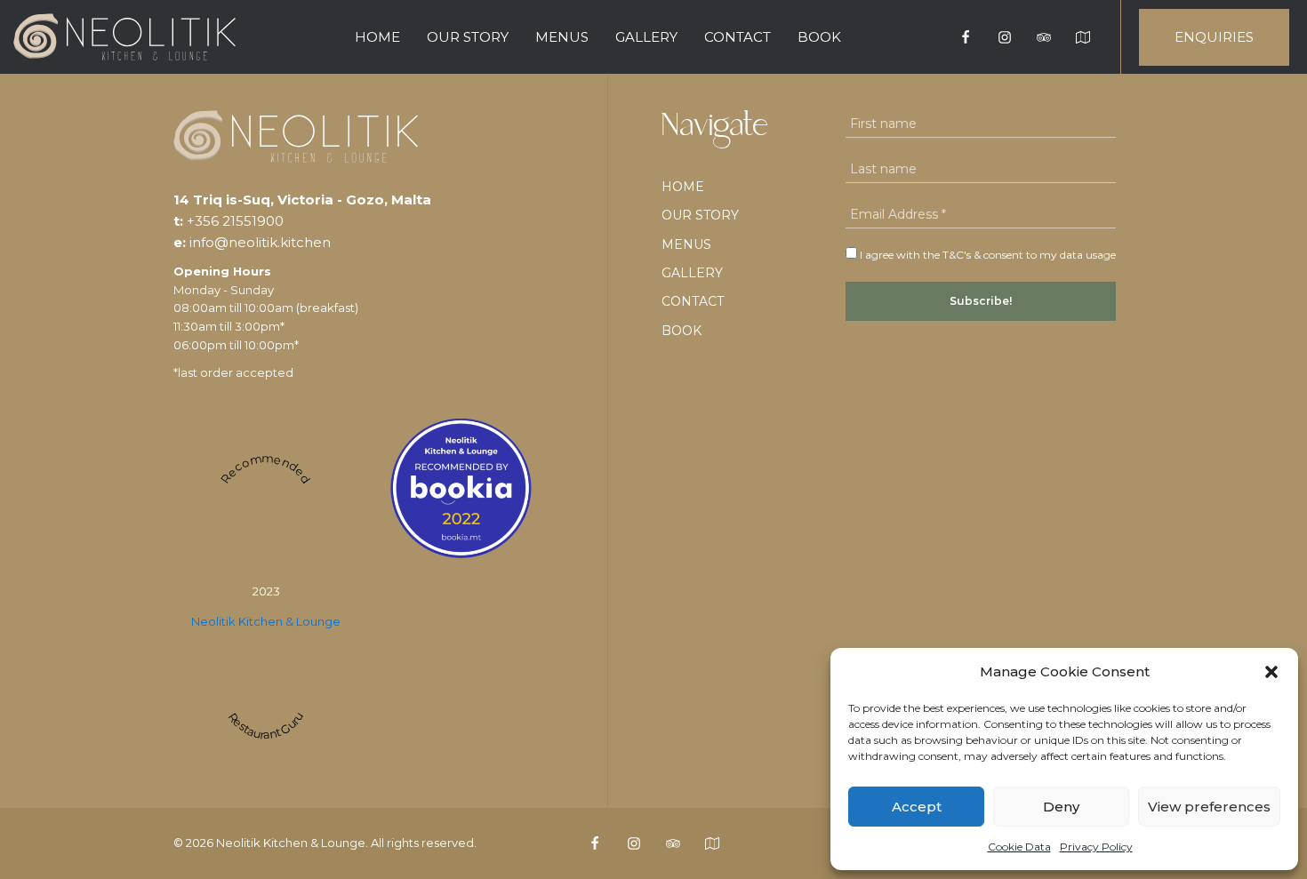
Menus (562, 36)
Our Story (468, 36)
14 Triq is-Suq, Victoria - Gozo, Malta (302, 199)
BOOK (819, 36)
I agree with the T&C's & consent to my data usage (986, 254)
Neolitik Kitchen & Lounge (266, 621)
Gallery (646, 36)
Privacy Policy (1096, 846)
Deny (1061, 806)
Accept (917, 806)
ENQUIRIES (1214, 36)
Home (377, 36)
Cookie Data (1019, 846)
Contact (737, 36)
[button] (1271, 672)
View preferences (1209, 806)
